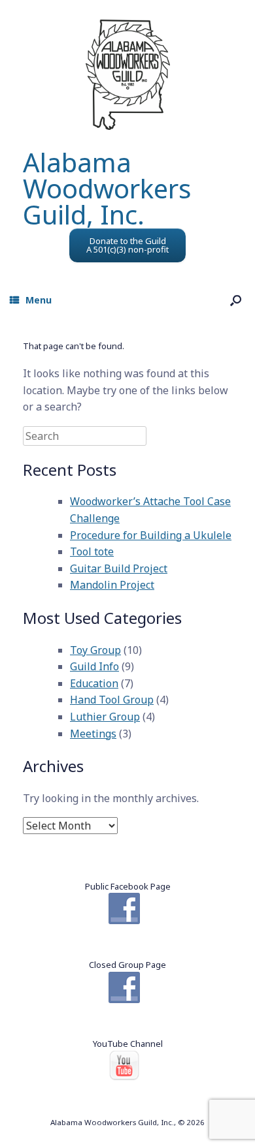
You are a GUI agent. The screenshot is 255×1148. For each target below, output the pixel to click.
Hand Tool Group (112, 699)
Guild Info (94, 666)
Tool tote (92, 551)
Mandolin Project (112, 585)
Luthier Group (105, 716)
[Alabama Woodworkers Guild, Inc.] (127, 75)
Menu (39, 300)
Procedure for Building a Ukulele (150, 535)
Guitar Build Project (118, 568)
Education (94, 683)
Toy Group (95, 650)
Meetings (93, 733)
